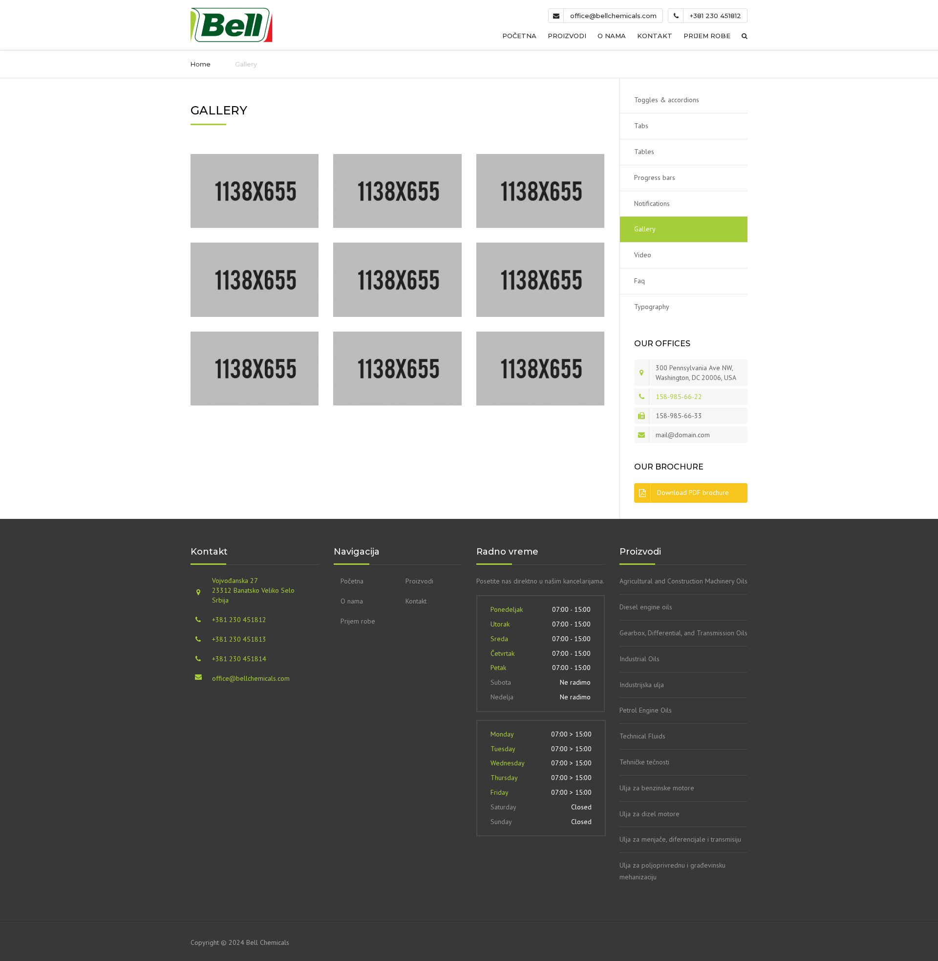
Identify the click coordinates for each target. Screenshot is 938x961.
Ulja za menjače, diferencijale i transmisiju (680, 839)
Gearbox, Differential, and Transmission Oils (683, 632)
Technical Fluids (642, 736)
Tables (644, 151)
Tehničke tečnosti (644, 762)
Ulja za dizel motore (649, 813)
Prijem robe (706, 36)
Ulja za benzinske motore (656, 787)
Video (642, 254)
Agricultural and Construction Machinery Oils (683, 581)
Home (201, 64)
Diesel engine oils (645, 607)
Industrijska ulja (641, 684)
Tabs (641, 125)
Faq (639, 280)
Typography (651, 306)
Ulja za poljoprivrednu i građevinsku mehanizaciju (672, 871)
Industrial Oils (639, 658)
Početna (519, 36)
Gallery (645, 228)
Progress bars (654, 177)
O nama (611, 36)
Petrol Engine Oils (645, 710)
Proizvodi (567, 36)
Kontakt (654, 36)
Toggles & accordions (666, 99)
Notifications (652, 203)
